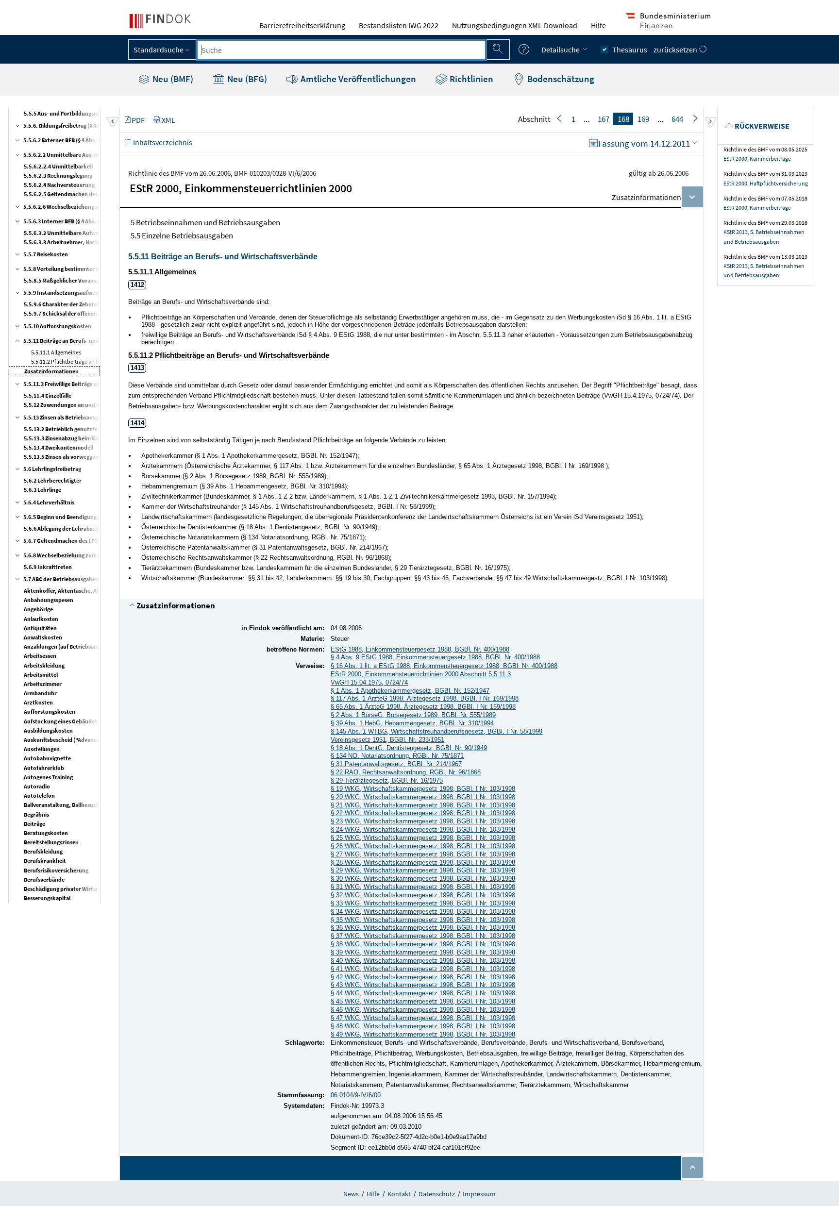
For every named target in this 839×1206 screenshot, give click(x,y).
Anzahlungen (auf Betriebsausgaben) (70, 646)
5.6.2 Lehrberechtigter (53, 480)
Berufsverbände (44, 879)
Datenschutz (437, 1193)
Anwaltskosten (43, 637)
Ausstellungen (42, 749)
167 (603, 119)
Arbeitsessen (40, 655)
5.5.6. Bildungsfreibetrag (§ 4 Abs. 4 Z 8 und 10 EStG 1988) (95, 125)
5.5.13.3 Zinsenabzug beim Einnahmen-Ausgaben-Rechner (97, 438)
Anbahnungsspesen (48, 599)
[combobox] (341, 50)
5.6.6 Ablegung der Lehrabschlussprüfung (76, 528)
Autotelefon (39, 795)
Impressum (479, 1193)
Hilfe (598, 25)
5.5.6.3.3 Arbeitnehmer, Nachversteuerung (78, 242)
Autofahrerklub (44, 767)
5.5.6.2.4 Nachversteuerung (59, 184)
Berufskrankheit (45, 860)
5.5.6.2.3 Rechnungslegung (58, 175)
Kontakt (399, 1193)
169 (643, 119)
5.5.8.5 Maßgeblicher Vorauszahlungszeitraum (83, 280)
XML (168, 120)
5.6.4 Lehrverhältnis (48, 502)
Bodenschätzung (559, 78)
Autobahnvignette (47, 758)
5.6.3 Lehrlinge (42, 489)
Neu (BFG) (246, 78)
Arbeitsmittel (41, 674)
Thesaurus (629, 49)
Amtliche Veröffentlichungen (357, 78)
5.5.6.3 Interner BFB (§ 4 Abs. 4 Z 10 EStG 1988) (81, 221)
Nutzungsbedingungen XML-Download (514, 25)
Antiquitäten (40, 628)
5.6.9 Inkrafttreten (48, 566)
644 (677, 119)
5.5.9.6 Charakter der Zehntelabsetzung (74, 304)
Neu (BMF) (172, 78)
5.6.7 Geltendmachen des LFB (60, 540)
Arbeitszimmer (43, 683)
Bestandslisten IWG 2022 (398, 25)
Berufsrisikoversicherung (56, 870)
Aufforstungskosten (49, 711)
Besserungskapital (47, 898)
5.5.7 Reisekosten (45, 254)
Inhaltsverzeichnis (162, 142)
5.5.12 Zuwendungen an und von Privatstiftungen (86, 404)
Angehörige (38, 609)
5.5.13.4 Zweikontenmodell (58, 447)
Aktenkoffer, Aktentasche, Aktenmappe (75, 590)
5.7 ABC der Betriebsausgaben (61, 579)
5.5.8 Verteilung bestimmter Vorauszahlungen (81, 268)
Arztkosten (38, 702)
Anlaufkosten (41, 618)
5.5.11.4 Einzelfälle (47, 395)
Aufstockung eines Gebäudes (60, 721)
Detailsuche (561, 49)
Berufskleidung (43, 851)
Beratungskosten (46, 833)
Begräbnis (36, 814)
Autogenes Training (48, 777)
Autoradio (37, 786)
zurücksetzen (676, 49)
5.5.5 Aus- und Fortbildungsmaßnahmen (75, 113)
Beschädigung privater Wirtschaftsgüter (74, 888)
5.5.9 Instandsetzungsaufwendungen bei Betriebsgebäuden (98, 292)
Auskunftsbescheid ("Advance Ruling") (72, 739)
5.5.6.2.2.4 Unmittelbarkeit (59, 166)
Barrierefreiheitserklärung (302, 25)
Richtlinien (470, 78)
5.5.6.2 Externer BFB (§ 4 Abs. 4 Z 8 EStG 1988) (80, 140)
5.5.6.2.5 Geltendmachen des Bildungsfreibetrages (87, 194)
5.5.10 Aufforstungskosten (57, 326)
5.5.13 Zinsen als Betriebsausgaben (67, 417)
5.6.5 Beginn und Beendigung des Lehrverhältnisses (87, 516)
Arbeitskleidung (44, 665)
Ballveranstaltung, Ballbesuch (62, 804)
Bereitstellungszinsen (51, 842)
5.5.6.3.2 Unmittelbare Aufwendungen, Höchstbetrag (92, 232)
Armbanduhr (40, 693)
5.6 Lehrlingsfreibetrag (52, 468)
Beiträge (34, 823)
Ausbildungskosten (48, 730)
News (351, 1193)
